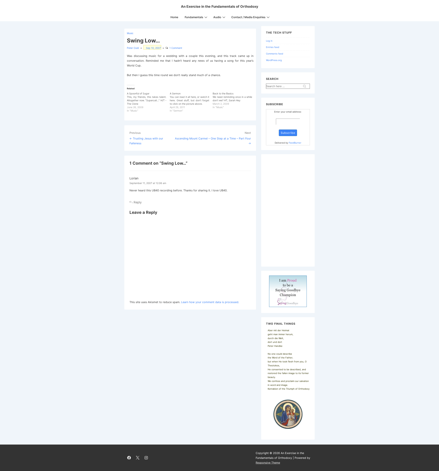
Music (130, 33)
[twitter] (137, 457)
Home (174, 17)
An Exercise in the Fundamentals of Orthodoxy (219, 6)
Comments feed (274, 53)
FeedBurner (295, 142)
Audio (217, 17)
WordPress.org (274, 60)
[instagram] (146, 457)
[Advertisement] (288, 210)
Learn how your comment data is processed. (210, 302)
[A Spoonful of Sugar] (148, 102)
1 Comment (175, 47)
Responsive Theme (268, 462)
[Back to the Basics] (234, 100)
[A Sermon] (191, 102)
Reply (138, 202)
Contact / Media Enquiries (248, 17)
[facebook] (129, 457)
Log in (269, 40)
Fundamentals (194, 17)
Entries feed (272, 47)
